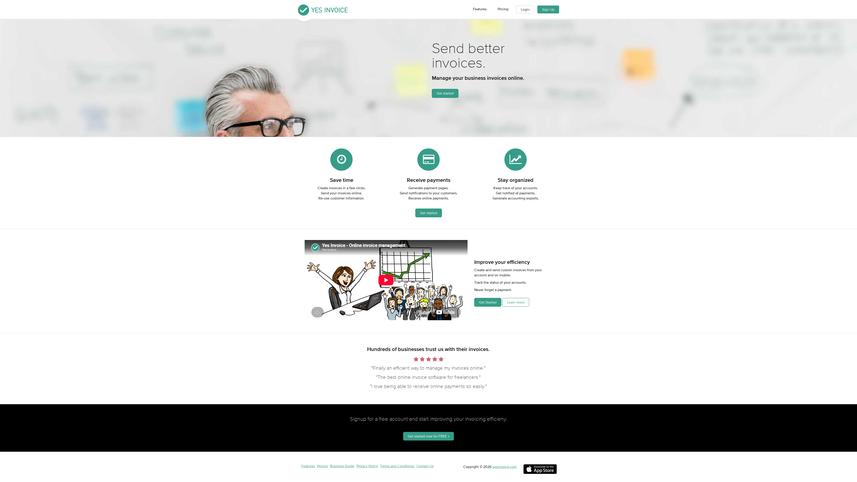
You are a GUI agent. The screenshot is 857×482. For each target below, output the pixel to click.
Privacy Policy (367, 466)
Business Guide (342, 466)
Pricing (503, 9)
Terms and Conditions (397, 466)
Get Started (488, 302)
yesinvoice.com (504, 466)
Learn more (515, 302)
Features (480, 9)
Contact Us (425, 466)
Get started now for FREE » (428, 436)
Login (525, 9)
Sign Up (548, 9)
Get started (445, 93)
